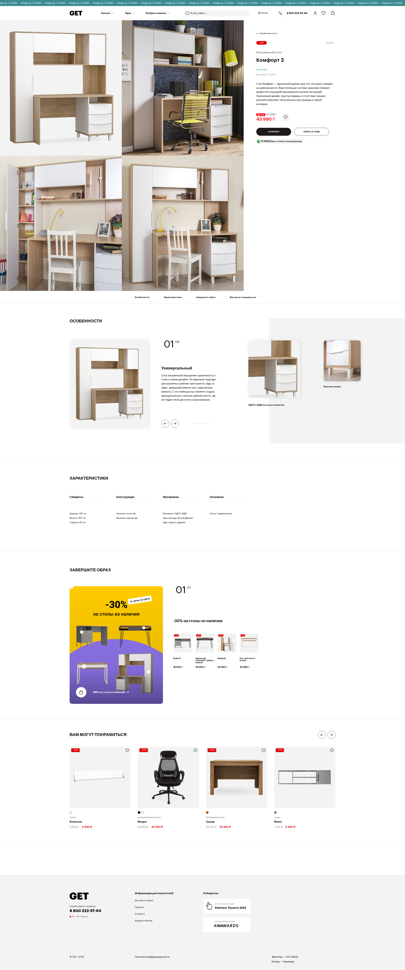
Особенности (142, 297)
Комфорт (222, 658)
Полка (73, 817)
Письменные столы (268, 33)
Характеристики (173, 297)
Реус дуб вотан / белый (247, 659)
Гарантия (139, 907)
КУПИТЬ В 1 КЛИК (312, 132)
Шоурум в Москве (143, 921)
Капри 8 (177, 658)
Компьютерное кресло (149, 817)
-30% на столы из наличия (108, 692)
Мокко (278, 822)
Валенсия (76, 822)
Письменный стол (215, 817)
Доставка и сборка (144, 900)
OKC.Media (292, 957)
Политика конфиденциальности (152, 957)
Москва (264, 13)
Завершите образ (206, 297)
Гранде (210, 822)
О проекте (140, 914)
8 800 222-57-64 (297, 13)
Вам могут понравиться (243, 297)
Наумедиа (288, 961)
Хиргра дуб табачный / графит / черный (204, 660)
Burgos (142, 822)
